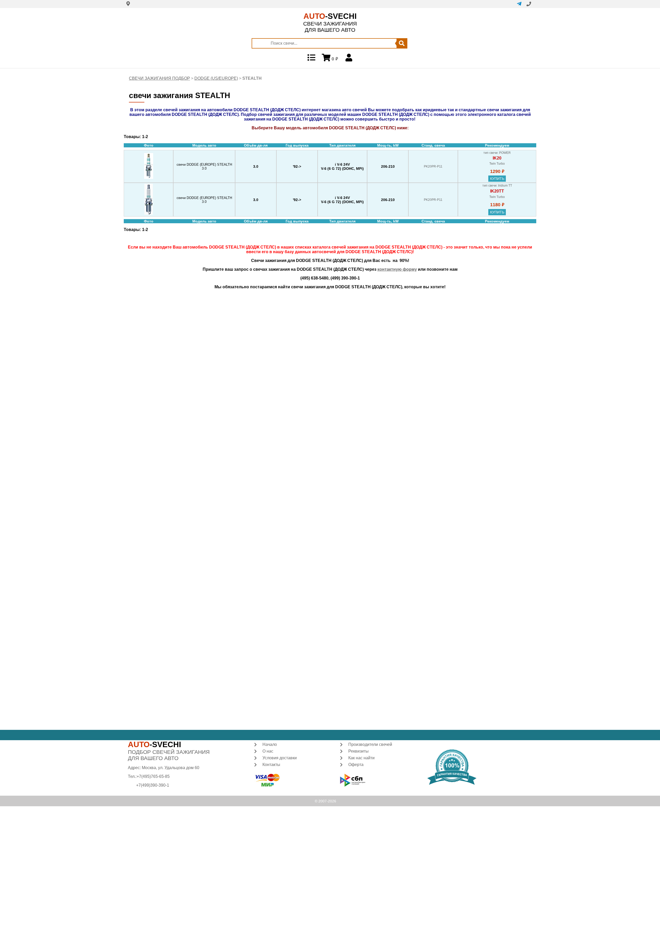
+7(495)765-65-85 (153, 776)
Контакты (271, 764)
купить (497, 179)
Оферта (356, 764)
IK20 (497, 158)
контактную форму (397, 269)
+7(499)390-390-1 (152, 785)
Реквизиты (358, 751)
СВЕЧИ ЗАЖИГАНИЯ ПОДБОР (159, 78)
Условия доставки (279, 758)
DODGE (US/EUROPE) (216, 78)
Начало (269, 744)
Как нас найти (361, 758)
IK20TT (497, 191)
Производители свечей (370, 744)
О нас (267, 751)
